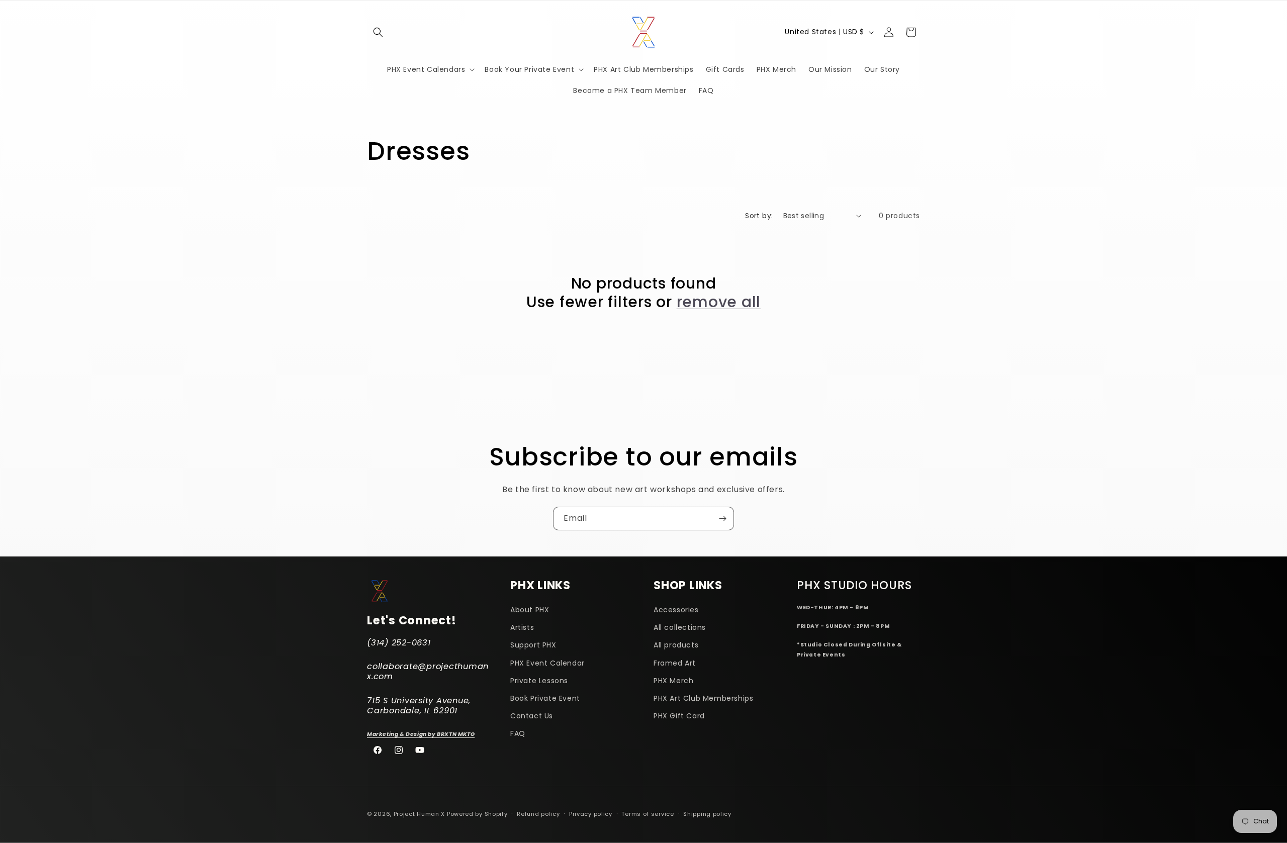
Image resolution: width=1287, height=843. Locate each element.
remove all (719, 302)
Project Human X (419, 814)
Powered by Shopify (477, 814)
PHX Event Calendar (547, 663)
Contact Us (531, 716)
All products (676, 645)
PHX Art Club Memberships (703, 698)
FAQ (517, 734)
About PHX (529, 610)
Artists (522, 627)
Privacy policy (590, 813)
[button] (378, 32)
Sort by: (759, 216)
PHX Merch (673, 681)
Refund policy (538, 813)
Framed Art (675, 663)
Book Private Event (545, 698)
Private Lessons (539, 681)
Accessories (676, 610)
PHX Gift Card (679, 716)
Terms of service (647, 813)
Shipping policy (707, 813)
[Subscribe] (722, 518)
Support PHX (533, 645)
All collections (680, 627)
